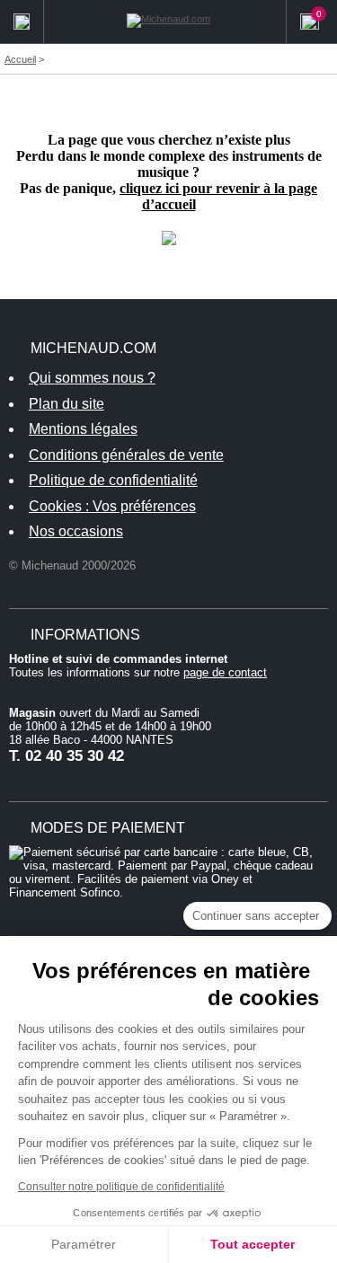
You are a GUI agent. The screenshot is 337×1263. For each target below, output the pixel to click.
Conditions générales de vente (126, 455)
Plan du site (66, 403)
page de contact (225, 672)
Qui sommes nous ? (92, 377)
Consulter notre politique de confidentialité (121, 1186)
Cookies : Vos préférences (112, 506)
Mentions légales (83, 429)
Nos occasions (76, 531)
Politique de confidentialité (113, 480)
